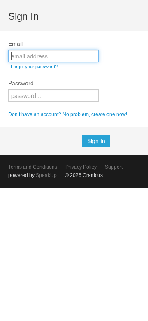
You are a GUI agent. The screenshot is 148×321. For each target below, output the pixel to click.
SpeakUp (46, 175)
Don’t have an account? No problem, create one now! (67, 114)
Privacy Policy (81, 167)
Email (15, 43)
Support (114, 167)
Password (21, 83)
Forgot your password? (34, 66)
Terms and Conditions (32, 167)
